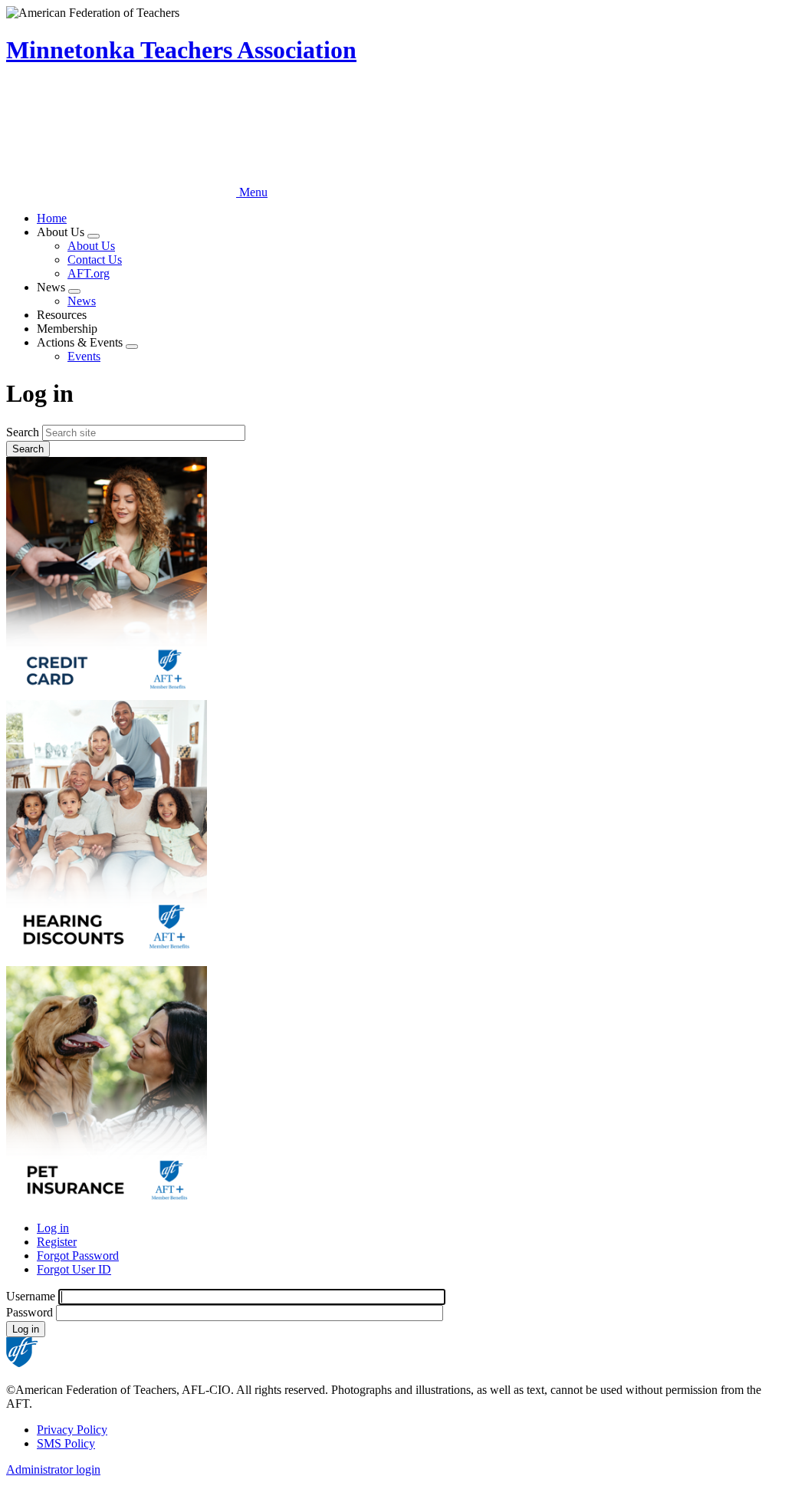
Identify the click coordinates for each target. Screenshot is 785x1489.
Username (30, 1296)
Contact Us (94, 259)
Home (52, 218)
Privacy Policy (72, 1429)
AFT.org (88, 273)
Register (57, 1241)
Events (83, 356)
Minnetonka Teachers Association (181, 50)
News (81, 300)
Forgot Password (78, 1255)
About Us (91, 245)
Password (29, 1312)
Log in (53, 1227)
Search (22, 432)
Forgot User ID (74, 1269)
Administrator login (53, 1469)
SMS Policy (66, 1443)
